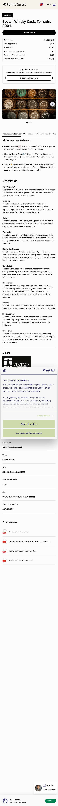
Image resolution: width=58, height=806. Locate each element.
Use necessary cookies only (29, 433)
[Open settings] (41, 4)
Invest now (29, 32)
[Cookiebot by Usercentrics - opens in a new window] (43, 371)
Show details (43, 415)
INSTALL (50, 801)
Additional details (43, 134)
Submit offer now (29, 78)
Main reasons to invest (11, 134)
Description (28, 134)
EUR (49, 4)
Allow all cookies (29, 424)
